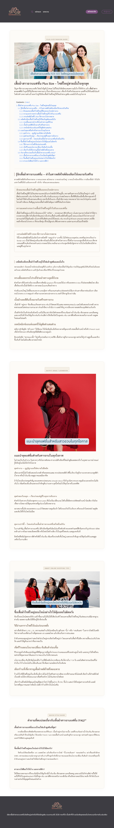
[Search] (32, 12)
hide (27, 102)
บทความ (46, 12)
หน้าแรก (38, 12)
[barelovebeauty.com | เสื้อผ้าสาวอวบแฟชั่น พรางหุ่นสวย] (15, 11)
